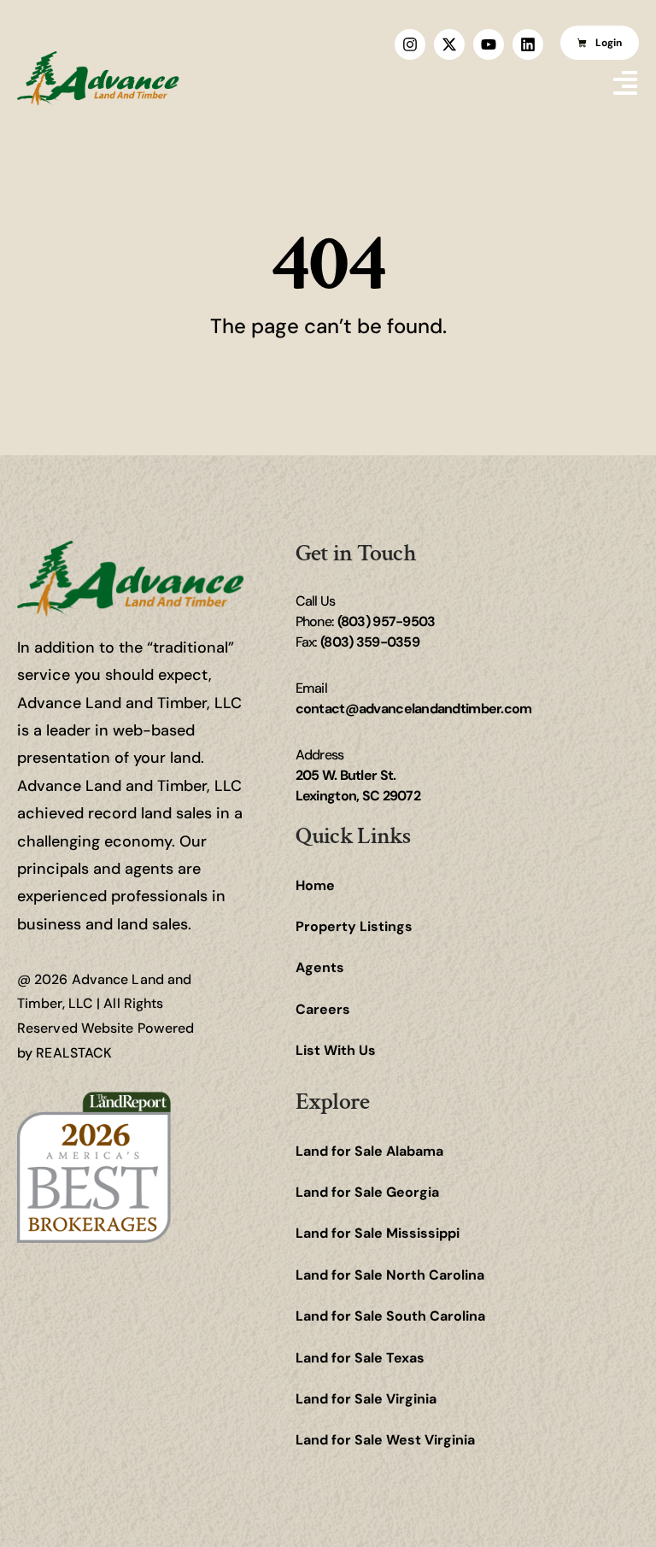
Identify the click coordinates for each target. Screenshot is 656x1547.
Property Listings (354, 926)
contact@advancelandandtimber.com (414, 709)
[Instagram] (410, 44)
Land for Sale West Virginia (385, 1440)
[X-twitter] (449, 44)
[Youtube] (488, 44)
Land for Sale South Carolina (390, 1316)
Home (315, 885)
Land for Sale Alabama (369, 1151)
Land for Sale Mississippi (378, 1233)
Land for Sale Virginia (366, 1399)
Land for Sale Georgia (367, 1192)
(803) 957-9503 (386, 621)
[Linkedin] (527, 44)
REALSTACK (74, 1053)
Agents (320, 967)
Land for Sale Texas (360, 1358)
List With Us (336, 1050)
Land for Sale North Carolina (390, 1275)
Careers (323, 1009)
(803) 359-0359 (369, 642)
